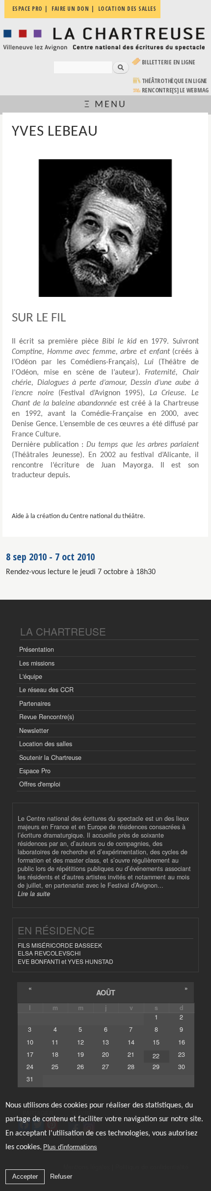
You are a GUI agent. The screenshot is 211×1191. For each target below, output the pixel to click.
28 (131, 1066)
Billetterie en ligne (168, 62)
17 (29, 1054)
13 (105, 1042)
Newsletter (34, 730)
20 (105, 1054)
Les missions (36, 663)
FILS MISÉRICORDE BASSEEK (60, 945)
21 (131, 1054)
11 (55, 1042)
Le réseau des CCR (46, 689)
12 (80, 1042)
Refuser (61, 1176)
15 (156, 1042)
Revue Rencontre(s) (46, 716)
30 (181, 1066)
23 (181, 1054)
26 (80, 1066)
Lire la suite (34, 893)
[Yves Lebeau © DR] (105, 228)
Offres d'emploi (39, 784)
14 (131, 1042)
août (105, 992)
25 (55, 1066)
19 (80, 1054)
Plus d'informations (70, 1147)
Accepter (25, 1176)
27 (105, 1066)
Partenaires (35, 703)
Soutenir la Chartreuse (50, 757)
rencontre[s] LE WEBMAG (175, 90)
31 (29, 1079)
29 (156, 1066)
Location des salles (45, 743)
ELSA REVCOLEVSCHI (49, 953)
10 (29, 1042)
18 (55, 1054)
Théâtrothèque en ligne (175, 81)
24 (29, 1066)
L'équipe (30, 676)
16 (181, 1042)
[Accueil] (105, 38)
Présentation (36, 649)
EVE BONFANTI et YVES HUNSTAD (65, 961)
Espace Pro (35, 770)
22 (156, 1055)
